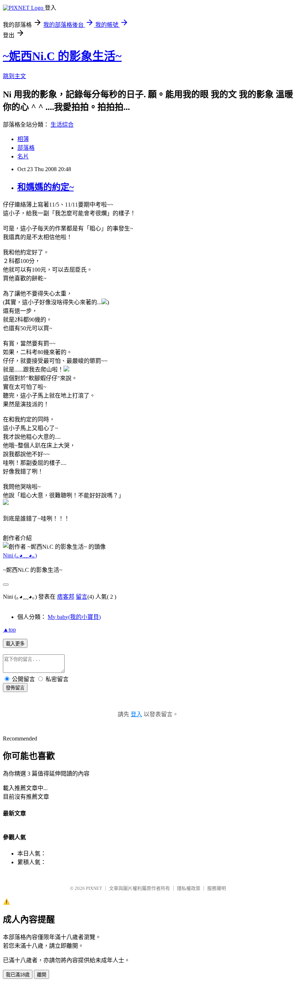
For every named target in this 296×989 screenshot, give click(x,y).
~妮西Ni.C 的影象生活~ (62, 56)
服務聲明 (216, 888)
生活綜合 (62, 125)
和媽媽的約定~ (45, 187)
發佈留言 (15, 688)
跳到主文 (14, 76)
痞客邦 (65, 597)
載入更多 (15, 643)
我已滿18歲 (18, 974)
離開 (41, 974)
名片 (23, 156)
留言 (81, 597)
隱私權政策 (188, 888)
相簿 (23, 139)
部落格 (26, 148)
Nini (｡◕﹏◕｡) (20, 555)
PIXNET (94, 888)
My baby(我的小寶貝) (74, 617)
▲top (9, 630)
